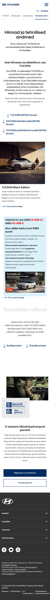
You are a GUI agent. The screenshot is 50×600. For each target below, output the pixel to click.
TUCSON (5, 16)
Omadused (15, 16)
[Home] (10, 5)
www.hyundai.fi (30, 567)
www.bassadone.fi (8, 574)
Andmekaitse (15, 591)
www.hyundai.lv (7, 570)
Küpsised (5, 591)
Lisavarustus (28, 16)
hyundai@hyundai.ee (9, 565)
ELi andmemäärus (28, 592)
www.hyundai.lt (20, 570)
